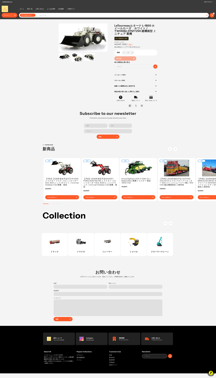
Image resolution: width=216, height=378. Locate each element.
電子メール (112, 283)
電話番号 (56, 290)
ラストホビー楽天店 (58, 340)
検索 (110, 355)
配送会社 (112, 357)
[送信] (170, 356)
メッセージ (57, 298)
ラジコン (79, 360)
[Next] (175, 149)
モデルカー (80, 355)
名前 (55, 283)
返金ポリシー (113, 365)
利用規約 (112, 362)
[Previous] (170, 149)
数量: (118, 52)
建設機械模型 (81, 357)
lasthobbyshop (90, 340)
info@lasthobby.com (7, 2)
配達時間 (112, 360)
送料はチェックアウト (123, 47)
